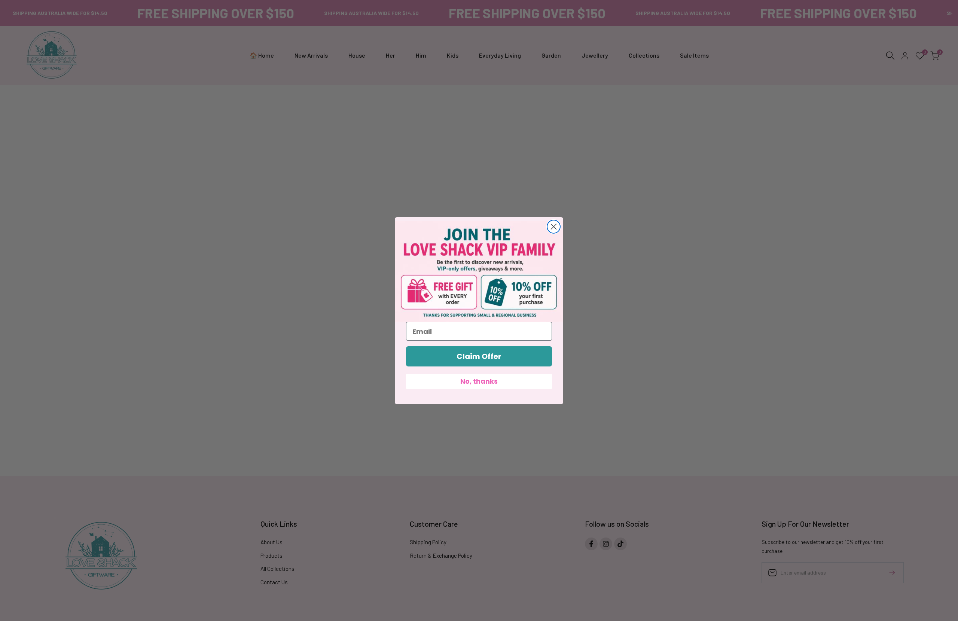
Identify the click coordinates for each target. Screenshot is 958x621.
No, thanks (479, 381)
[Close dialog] (553, 226)
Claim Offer (479, 356)
